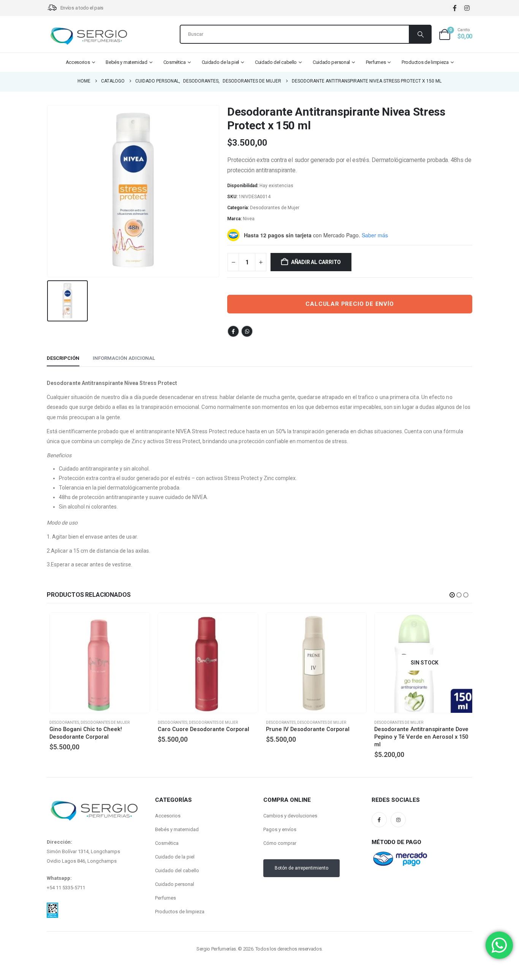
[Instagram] (467, 8)
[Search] (420, 34)
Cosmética (174, 62)
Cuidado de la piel (220, 62)
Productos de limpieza (425, 62)
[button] (452, 594)
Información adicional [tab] (124, 358)
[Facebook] (454, 8)
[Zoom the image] (52, 914)
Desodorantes (61, 722)
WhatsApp (247, 331)
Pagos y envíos (279, 836)
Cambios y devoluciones (290, 822)
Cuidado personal (331, 62)
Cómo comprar (279, 849)
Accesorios (78, 62)
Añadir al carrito (316, 262)
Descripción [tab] (63, 358)
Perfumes (376, 62)
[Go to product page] (97, 663)
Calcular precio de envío (349, 303)
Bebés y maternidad (126, 62)
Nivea (249, 218)
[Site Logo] (88, 36)
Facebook (233, 331)
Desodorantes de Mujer (274, 207)
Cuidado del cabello (276, 62)
